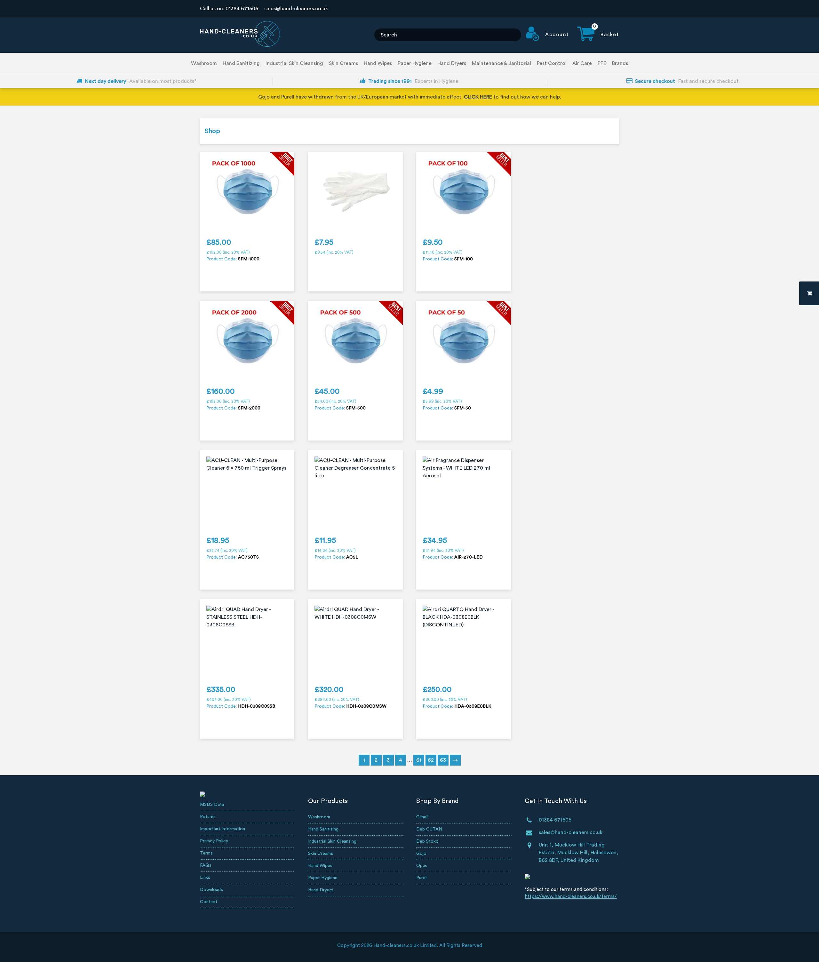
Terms (206, 853)
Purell (421, 878)
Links (205, 877)
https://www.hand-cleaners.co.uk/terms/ (571, 896)
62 (431, 760)
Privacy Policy (214, 841)
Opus (421, 865)
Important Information (222, 829)
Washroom (204, 63)
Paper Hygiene (415, 63)
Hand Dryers (451, 63)
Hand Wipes (378, 63)
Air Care (582, 63)
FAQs (205, 865)
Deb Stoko (427, 841)
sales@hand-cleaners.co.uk (296, 8)
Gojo (421, 853)
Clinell (422, 817)
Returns (208, 817)
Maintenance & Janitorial (501, 63)
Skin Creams (343, 63)
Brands (620, 63)
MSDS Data (212, 804)
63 (443, 760)
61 (418, 760)
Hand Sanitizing (241, 63)
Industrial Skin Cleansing (294, 63)
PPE (602, 63)
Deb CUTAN (429, 829)
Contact (208, 902)
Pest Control (552, 63)
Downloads (211, 889)
